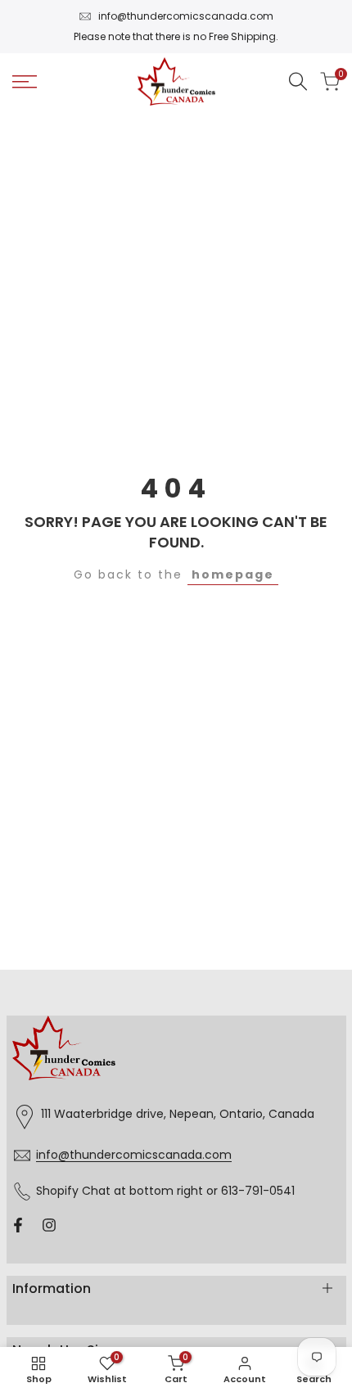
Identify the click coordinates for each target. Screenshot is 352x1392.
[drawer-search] (298, 81)
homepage (233, 574)
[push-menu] (24, 81)
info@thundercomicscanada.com (185, 16)
